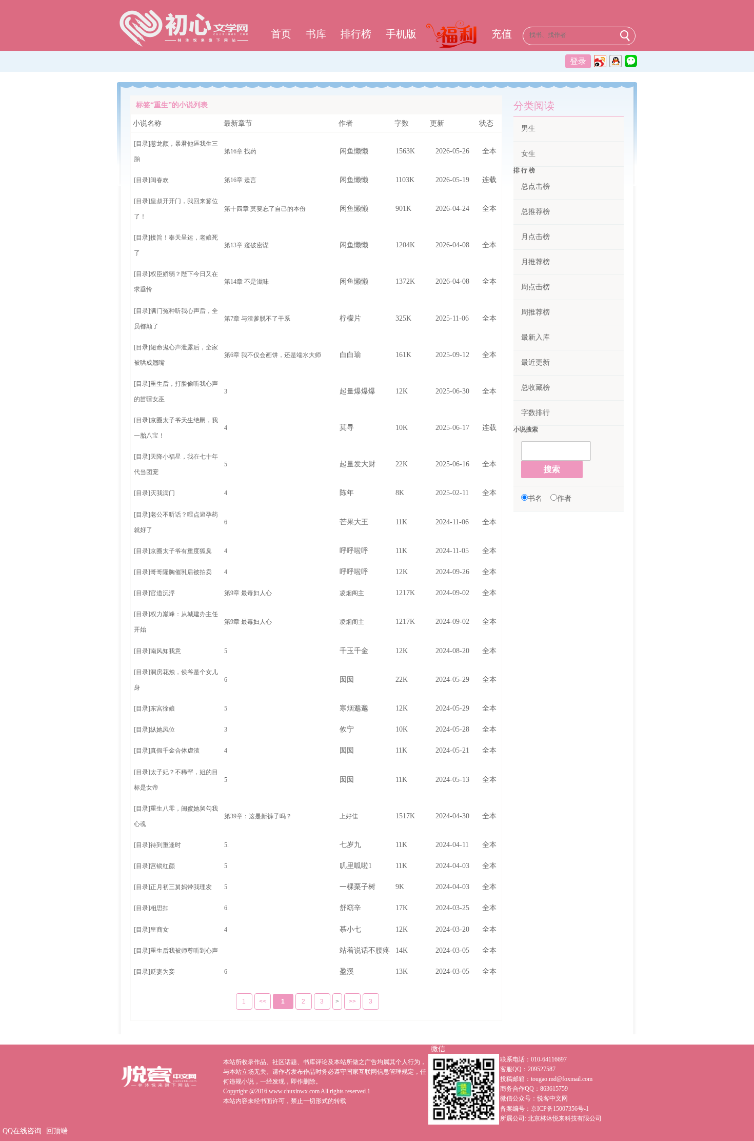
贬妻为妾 (162, 971)
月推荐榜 (535, 262)
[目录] (142, 143)
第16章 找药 (240, 151)
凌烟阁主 (352, 593)
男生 (528, 128)
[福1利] (454, 35)
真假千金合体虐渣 (175, 750)
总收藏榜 (535, 387)
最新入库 (535, 337)
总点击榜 (535, 186)
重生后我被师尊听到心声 (184, 950)
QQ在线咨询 (22, 1131)
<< (262, 1001)
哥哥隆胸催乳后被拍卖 (181, 572)
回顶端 (57, 1131)
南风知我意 (165, 651)
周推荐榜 (535, 312)
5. (226, 845)
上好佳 (349, 816)
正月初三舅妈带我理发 (181, 887)
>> (352, 1001)
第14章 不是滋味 (246, 281)
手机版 (401, 34)
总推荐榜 (535, 211)
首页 (281, 34)
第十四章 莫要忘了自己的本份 (265, 208)
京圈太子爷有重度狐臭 (181, 551)
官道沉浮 (162, 593)
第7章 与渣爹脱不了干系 (257, 318)
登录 (578, 61)
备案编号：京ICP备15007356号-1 (544, 1108)
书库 (316, 34)
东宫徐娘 (162, 708)
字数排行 (535, 413)
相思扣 (159, 908)
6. (226, 908)
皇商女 (159, 929)
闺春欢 (159, 180)
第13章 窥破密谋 (246, 245)
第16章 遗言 (240, 180)
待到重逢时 (165, 845)
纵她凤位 (162, 729)
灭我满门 (162, 493)
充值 (501, 34)
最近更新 (535, 362)
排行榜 (356, 34)
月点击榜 (535, 237)
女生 (528, 154)
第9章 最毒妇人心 (248, 593)
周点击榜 (535, 287)
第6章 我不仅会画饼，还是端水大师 (272, 355)
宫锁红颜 (162, 866)
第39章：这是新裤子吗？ (258, 816)
